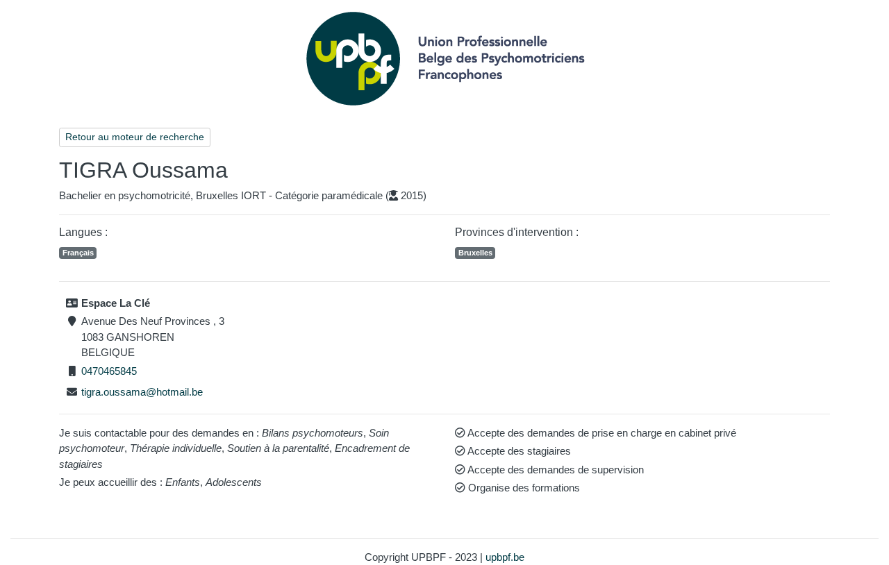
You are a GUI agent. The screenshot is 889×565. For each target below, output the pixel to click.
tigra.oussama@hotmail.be (142, 392)
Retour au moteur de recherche (134, 136)
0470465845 (109, 371)
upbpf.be (504, 557)
